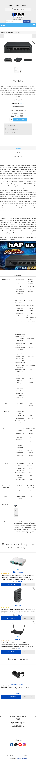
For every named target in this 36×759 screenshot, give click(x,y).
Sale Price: (15, 116)
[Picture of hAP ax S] (8, 60)
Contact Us (18, 156)
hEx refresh (18, 572)
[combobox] (14, 21)
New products (18, 725)
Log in (17, 5)
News (18, 719)
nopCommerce (22, 758)
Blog (18, 721)
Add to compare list (12, 129)
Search (26, 21)
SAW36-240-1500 (18, 684)
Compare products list (18, 723)
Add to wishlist (11, 125)
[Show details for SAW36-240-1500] (18, 674)
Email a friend (11, 133)
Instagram (24, 744)
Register (11, 5)
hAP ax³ (18, 639)
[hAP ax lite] (2, 36)
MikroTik (22, 103)
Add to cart (20, 119)
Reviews (18, 152)
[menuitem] (18, 718)
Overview (18, 148)
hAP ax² (18, 606)
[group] (18, 562)
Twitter (16, 744)
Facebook (11, 744)
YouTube (20, 744)
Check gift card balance (18, 726)
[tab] (18, 148)
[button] (17, 569)
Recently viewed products (18, 722)
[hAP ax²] (34, 36)
